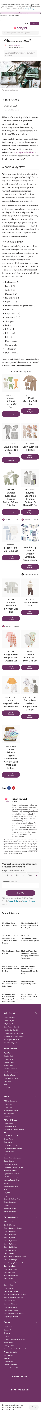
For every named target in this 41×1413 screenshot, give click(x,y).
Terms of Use (8, 1342)
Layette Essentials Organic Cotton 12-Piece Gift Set (30, 499)
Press (6, 1091)
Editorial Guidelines (10, 1365)
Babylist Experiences (11, 1072)
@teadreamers (13, 90)
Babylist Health (9, 1062)
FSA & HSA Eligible (10, 1120)
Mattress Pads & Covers (12, 1180)
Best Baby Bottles (10, 1231)
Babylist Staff (15, 45)
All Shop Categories (10, 1101)
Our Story (7, 1088)
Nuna (5, 1189)
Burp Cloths (8, 1142)
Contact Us (7, 1330)
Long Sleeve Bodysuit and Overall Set (11, 657)
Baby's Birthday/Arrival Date (13, 871)
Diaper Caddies (9, 1161)
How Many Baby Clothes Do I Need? (9, 924)
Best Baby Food (9, 1238)
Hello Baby (7, 1081)
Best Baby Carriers (10, 1234)
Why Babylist (8, 1024)
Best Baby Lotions (10, 1244)
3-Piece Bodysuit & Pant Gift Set (30, 657)
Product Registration (10, 1352)
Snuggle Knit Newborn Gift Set (11, 450)
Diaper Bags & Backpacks (12, 1158)
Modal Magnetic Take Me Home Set (11, 703)
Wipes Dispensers (10, 1212)
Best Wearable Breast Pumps (14, 1313)
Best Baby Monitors (10, 1247)
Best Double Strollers (11, 1269)
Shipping (7, 1333)
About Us (7, 1053)
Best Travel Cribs (9, 1301)
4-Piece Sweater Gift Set (30, 401)
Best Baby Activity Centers (13, 1228)
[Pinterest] (23, 1381)
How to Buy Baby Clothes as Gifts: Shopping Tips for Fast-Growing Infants (11, 997)
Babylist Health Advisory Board (13, 853)
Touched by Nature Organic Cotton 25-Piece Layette (30, 553)
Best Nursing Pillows (11, 1275)
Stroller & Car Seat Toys (12, 1199)
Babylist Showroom (10, 1069)
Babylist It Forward (10, 1075)
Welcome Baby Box (10, 1043)
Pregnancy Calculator (11, 1316)
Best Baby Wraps (10, 1250)
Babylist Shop (8, 1065)
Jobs (5, 1084)
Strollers (6, 1205)
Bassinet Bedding (10, 1126)
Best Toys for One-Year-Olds (13, 1298)
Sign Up (20, 893)
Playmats (7, 1196)
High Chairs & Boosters (11, 1174)
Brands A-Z (7, 1117)
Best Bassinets (9, 1253)
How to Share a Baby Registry (14, 1036)
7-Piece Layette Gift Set (11, 404)
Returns (6, 1336)
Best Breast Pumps (10, 1260)
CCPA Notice (8, 1355)
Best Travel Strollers (11, 1304)
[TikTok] (8, 1381)
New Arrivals (8, 1104)
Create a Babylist (9, 1017)
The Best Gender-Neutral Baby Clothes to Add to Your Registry (30, 938)
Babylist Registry (9, 1056)
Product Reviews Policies (12, 1368)
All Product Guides (10, 1222)
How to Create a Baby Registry (14, 1033)
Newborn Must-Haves (11, 1110)
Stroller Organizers (10, 1202)
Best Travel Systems (11, 1307)
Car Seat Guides (9, 1225)
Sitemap (6, 1358)
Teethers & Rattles (10, 1208)
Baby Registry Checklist (12, 1027)
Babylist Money (9, 1059)
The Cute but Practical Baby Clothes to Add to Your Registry (29, 925)
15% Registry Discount (11, 1039)
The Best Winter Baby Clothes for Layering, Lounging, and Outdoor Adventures (30, 954)
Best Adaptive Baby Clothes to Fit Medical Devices (10, 968)
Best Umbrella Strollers (11, 1310)
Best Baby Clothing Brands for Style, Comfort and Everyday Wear (29, 969)
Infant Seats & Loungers (12, 1177)
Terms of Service (28, 901)
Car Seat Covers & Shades (13, 1148)
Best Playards (8, 1279)
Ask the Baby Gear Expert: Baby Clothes (29, 982)
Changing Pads (9, 1151)
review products (22, 851)
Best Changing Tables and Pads (14, 1263)
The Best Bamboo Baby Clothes (11, 952)
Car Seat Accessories (11, 1145)
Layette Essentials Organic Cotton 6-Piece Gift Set (11, 499)
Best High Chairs (9, 1272)
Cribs (5, 1155)
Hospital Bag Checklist (11, 1030)
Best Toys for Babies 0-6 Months (15, 1294)
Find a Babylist (9, 1021)
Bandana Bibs (8, 1123)
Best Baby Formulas (11, 1241)
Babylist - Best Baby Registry (20, 28)
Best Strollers (8, 1285)
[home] (20, 1010)
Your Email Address (9, 881)
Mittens (6, 1183)
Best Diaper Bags (10, 1266)
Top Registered (9, 1113)
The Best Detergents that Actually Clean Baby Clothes (9, 983)
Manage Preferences (20, 13)
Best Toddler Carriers (11, 1291)
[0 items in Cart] (37, 28)
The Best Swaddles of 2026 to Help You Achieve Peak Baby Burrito (10, 939)
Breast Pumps (8, 1139)
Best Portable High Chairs (12, 1282)
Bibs (5, 1132)
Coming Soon (8, 1107)
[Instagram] (13, 1381)
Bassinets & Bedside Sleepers (14, 1129)
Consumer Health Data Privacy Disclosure (18, 1349)
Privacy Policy (29, 9)
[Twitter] (28, 1381)
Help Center (8, 1327)
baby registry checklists (23, 152)
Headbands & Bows (10, 1170)
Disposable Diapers (10, 1164)
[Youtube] (33, 1381)
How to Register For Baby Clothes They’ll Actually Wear (29, 996)
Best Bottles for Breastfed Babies (15, 1256)
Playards (7, 1193)
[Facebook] (18, 1381)
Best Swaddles (9, 1288)
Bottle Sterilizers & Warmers (13, 1136)
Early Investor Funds (11, 1078)
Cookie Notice (8, 1361)
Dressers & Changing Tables (13, 1167)
